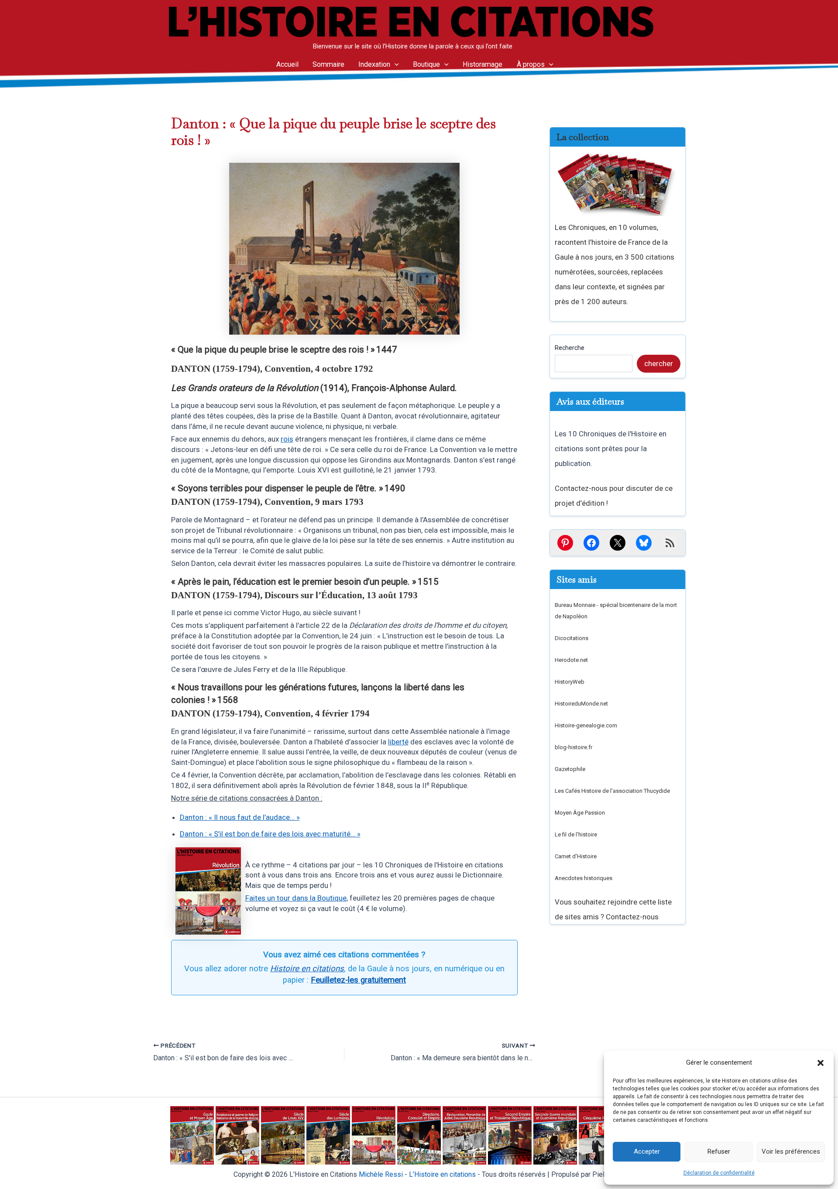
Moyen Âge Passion (580, 812)
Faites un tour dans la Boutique (296, 898)
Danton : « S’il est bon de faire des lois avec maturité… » (270, 833)
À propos (531, 64)
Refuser (718, 1151)
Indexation (374, 64)
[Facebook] (591, 543)
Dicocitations (571, 638)
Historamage (482, 64)
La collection (582, 137)
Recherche (569, 347)
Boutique (426, 64)
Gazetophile (570, 769)
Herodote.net (571, 660)
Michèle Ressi (381, 1174)
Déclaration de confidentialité (719, 1173)
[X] (617, 543)
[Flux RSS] (670, 543)
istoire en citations (442, 1174)
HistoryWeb (569, 681)
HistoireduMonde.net (581, 703)
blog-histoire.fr (573, 747)
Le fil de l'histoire (576, 834)
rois (287, 439)
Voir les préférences (791, 1151)
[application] (394, 64)
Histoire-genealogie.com (586, 725)
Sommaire (328, 64)
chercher (658, 363)
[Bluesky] (644, 543)
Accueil (287, 64)
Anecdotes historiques (583, 878)
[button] (820, 1063)
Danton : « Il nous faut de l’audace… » (240, 817)
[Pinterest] (565, 543)
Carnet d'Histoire (576, 856)
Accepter (647, 1151)
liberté (398, 741)
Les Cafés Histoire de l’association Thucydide (612, 791)
